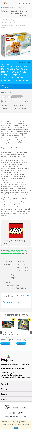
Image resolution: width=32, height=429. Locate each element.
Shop (12, 20)
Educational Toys (20, 20)
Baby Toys (5, 22)
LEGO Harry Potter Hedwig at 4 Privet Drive (7, 334)
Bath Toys (13, 22)
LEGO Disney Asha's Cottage (23, 334)
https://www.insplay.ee (16, 373)
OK (16, 427)
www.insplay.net (25, 377)
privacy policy (5, 422)
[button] (2, 51)
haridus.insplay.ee (17, 375)
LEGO (27, 295)
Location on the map (24, 364)
